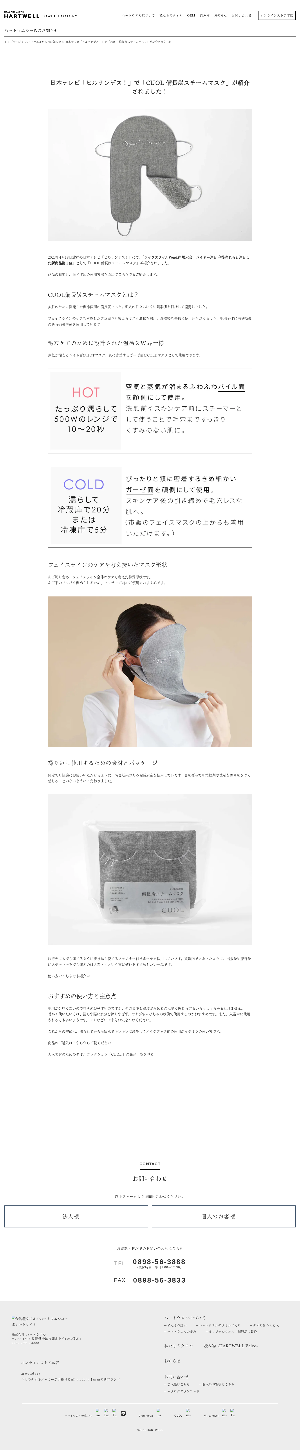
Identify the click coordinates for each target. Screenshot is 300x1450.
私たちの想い (177, 1325)
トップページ (12, 41)
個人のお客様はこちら (218, 1384)
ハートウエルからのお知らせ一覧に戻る (150, 1104)
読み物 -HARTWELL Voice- (231, 1346)
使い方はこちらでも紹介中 (69, 976)
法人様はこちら (178, 1384)
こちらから (81, 1043)
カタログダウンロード (183, 1391)
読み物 (205, 15)
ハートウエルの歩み (181, 1331)
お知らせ (220, 15)
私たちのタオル (171, 15)
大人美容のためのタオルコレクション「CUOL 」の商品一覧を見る (101, 1054)
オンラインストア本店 (276, 15)
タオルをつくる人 (266, 1325)
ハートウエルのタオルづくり (220, 1325)
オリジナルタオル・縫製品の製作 (233, 1331)
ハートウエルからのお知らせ (43, 41)
